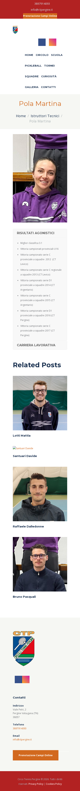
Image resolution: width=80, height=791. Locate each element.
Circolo (42, 55)
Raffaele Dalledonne (28, 526)
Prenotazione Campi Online (40, 16)
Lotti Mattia (21, 435)
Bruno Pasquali (24, 597)
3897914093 (42, 3)
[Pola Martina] (40, 178)
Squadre (32, 76)
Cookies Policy (54, 784)
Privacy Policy (36, 784)
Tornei (49, 65)
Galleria (31, 87)
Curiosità (49, 76)
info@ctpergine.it (42, 9)
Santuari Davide (25, 456)
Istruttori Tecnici (45, 115)
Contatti (48, 87)
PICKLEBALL (33, 65)
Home (29, 55)
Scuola (57, 55)
